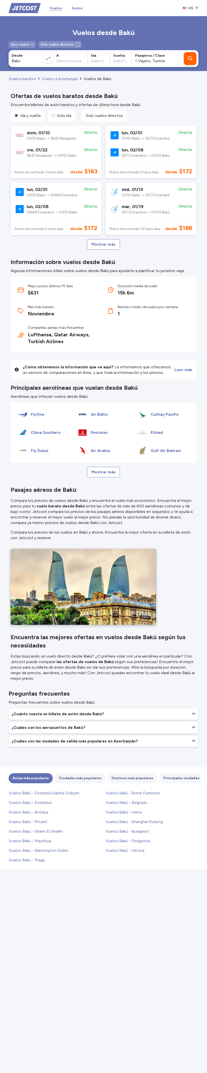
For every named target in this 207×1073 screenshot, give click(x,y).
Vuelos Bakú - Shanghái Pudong (134, 821)
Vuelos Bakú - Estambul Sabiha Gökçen (44, 793)
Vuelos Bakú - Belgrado (126, 802)
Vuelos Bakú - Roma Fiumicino (133, 793)
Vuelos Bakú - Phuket (28, 821)
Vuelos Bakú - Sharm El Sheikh (36, 831)
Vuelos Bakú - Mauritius (30, 840)
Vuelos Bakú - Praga (27, 860)
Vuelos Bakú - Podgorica (128, 840)
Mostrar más (103, 244)
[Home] (25, 7)
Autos (77, 8)
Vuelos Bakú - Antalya (28, 812)
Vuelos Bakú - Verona (125, 850)
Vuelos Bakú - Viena (124, 812)
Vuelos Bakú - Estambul (30, 802)
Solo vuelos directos (104, 115)
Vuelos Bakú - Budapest (127, 831)
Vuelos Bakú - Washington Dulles (38, 850)
